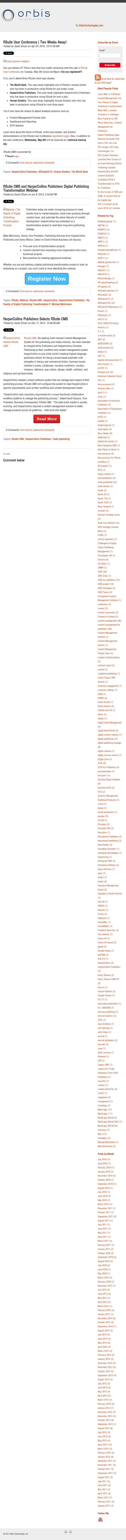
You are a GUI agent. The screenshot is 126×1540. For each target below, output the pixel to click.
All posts (6, 454)
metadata (104, 1138)
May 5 (102, 1134)
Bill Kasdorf (105, 466)
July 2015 (104, 1289)
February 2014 (106, 1355)
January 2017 (106, 1249)
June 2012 (104, 1436)
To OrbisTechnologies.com (89, 25)
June (101, 1048)
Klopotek (103, 1056)
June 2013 (104, 1387)
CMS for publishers (109, 580)
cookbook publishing (109, 673)
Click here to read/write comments (37, 162)
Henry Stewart (106, 975)
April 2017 (104, 1237)
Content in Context (108, 616)
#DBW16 (103, 233)
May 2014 (104, 1343)
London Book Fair (107, 1089)
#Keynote (104, 254)
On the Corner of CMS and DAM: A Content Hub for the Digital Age (110, 196)
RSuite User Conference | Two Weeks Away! (35, 42)
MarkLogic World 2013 (110, 1121)
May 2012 (104, 1440)
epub (102, 873)
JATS (102, 1020)
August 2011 (105, 1477)
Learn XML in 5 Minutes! (109, 94)
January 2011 (106, 1505)
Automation (105, 429)
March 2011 (105, 1497)
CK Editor (104, 563)
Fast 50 (103, 901)
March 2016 (105, 1277)
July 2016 (104, 1265)
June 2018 (104, 1196)
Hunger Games (106, 995)
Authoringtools (106, 425)
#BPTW (103, 225)
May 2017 (104, 1232)
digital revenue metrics (110, 755)
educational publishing (109, 840)
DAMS (102, 698)
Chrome (103, 559)
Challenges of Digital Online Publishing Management (107, 547)
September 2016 (107, 1257)
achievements (105, 347)
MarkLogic (105, 1109)
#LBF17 (103, 258)
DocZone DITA (106, 787)
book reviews (105, 486)
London (103, 1085)
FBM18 (103, 906)
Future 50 (104, 938)
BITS (102, 470)
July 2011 (104, 1481)
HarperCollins (50, 300)
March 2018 (105, 1204)
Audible (103, 421)
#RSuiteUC (104, 294)
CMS (102, 571)
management (105, 1101)
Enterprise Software (108, 865)
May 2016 (104, 1273)
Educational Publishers (110, 836)
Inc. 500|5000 (106, 1007)
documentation (106, 771)
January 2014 (106, 1359)
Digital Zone (105, 759)
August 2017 (105, 1220)
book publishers (107, 478)
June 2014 (104, 1338)
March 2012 (105, 1448)
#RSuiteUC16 (106, 303)
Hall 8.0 (103, 958)
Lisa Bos (103, 1081)
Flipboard (104, 918)
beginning (104, 437)
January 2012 (106, 1456)
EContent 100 (106, 828)
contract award (106, 665)
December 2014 (107, 1318)
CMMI (102, 567)
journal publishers (107, 1040)
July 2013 (104, 1383)
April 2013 (104, 1395)
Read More (47, 419)
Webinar (24, 300)
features (103, 910)
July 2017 (104, 1224)
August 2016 (105, 1261)
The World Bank (79, 171)
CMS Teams (105, 592)
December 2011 (107, 1461)
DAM (102, 694)
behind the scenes (107, 441)
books (102, 490)
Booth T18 (104, 498)
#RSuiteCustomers (108, 290)
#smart (103, 311)
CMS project (106, 584)
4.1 (101, 331)
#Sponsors (104, 315)
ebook (102, 808)
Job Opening (105, 1028)
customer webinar (107, 690)
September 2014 (107, 1326)
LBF (101, 1060)
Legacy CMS (105, 1064)
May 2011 (104, 1489)
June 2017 (104, 1228)
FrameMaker (105, 926)
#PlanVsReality (106, 278)
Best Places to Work (109, 449)
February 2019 (106, 1167)
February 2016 (106, 1281)
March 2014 (105, 1351)
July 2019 (104, 1159)
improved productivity (109, 1003)
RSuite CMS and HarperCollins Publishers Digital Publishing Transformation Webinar (46, 188)
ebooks (103, 816)
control (103, 669)
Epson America (106, 869)
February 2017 (106, 1245)
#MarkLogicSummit (108, 262)
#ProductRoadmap (108, 282)
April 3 (102, 392)
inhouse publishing (108, 1012)
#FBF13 (103, 237)
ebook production (107, 812)
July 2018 (104, 1192)
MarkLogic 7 (105, 1113)
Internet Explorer (107, 1016)
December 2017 (107, 1208)
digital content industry (110, 734)
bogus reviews (106, 474)
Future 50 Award (107, 942)
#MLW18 (104, 274)
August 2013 (105, 1379)
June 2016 (104, 1269)
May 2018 (104, 1200)
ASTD (102, 417)
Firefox (102, 914)
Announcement (106, 384)
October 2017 (106, 1212)
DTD (101, 792)
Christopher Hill (107, 555)
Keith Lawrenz (106, 1052)
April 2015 (104, 1302)
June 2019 (104, 1163)
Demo (102, 714)
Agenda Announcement (110, 360)
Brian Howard (106, 506)
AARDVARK (105, 343)
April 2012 (105, 1444)
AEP (101, 356)
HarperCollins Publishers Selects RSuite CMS (35, 319)
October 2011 (106, 1469)
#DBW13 (103, 229)
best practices (106, 453)
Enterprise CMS (107, 861)
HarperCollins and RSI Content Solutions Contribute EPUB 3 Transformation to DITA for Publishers (108, 179)
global (102, 946)
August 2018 (105, 1188)
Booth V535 (105, 502)
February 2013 (106, 1404)
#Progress (104, 286)
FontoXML (104, 922)
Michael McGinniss (62, 304)
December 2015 (107, 1286)
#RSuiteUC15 (45, 171)
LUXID (102, 1093)
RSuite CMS (36, 300)
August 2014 (105, 1330)
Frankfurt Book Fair (108, 930)
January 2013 (106, 1408)
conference (104, 604)
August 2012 (105, 1428)
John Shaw (104, 1032)
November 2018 (107, 1175)
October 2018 (106, 1180)
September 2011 (107, 1473)
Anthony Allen (106, 388)
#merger (103, 266)
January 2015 (106, 1314)
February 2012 (106, 1452)
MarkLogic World (107, 1117)
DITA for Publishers (108, 767)
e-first (102, 804)
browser (103, 510)
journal (102, 1036)
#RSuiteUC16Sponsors (110, 307)
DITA (102, 763)
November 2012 (107, 1416)
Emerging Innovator (108, 849)
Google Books (106, 950)
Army (102, 396)
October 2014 (106, 1322)
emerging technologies (110, 853)
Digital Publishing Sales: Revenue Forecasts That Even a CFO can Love (109, 139)
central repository (107, 539)
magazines (104, 1097)
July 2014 (104, 1334)
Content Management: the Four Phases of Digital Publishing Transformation (110, 102)
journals (103, 1044)
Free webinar (105, 934)
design (102, 718)
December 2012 (107, 1412)
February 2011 (106, 1501)
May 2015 (104, 1298)
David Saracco (106, 706)
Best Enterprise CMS (109, 445)
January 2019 (106, 1171)
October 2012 (106, 1420)
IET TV (102, 999)
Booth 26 (104, 494)
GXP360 (103, 955)
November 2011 (107, 1465)
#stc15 (102, 319)
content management (109, 620)
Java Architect (106, 1024)
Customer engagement (110, 686)
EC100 (102, 820)
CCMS (102, 535)
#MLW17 (104, 270)
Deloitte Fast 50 (106, 710)
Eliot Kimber (105, 844)
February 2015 (106, 1310)
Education (104, 832)
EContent (103, 824)
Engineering (105, 857)
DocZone (104, 775)
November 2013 (107, 1367)
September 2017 (107, 1216)
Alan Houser (105, 364)
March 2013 (105, 1399)
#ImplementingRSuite (109, 250)
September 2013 (107, 1375)
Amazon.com (105, 372)
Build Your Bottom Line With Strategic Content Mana (108, 527)
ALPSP (103, 368)
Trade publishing (61, 439)
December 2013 (107, 1363)
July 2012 (104, 1432)
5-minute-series (107, 335)
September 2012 (107, 1424)
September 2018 (107, 1184)
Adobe (102, 351)
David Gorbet (105, 702)
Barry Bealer (105, 433)
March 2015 (105, 1306)
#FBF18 (103, 246)
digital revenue (106, 751)
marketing (104, 1105)
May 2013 (104, 1391)
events (102, 881)
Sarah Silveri (20, 46)
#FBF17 (103, 241)
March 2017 (105, 1241)
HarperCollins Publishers (24, 171)
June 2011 (104, 1485)
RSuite (14, 300)
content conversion (108, 612)
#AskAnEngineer (107, 221)
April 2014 (104, 1347)
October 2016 (106, 1253)
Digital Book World (108, 730)
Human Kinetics (62, 171)
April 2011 (104, 1493)
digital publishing (108, 738)
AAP (101, 339)
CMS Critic (104, 576)
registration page (60, 136)
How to (103, 987)
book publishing (107, 482)
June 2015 (104, 1294)
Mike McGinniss (107, 1146)
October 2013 (106, 1371)
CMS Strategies (106, 588)
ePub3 (102, 877)
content (103, 608)
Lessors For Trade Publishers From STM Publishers (108, 1073)
